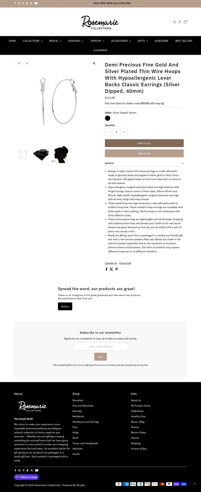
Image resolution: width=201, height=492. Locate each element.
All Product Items (141, 405)
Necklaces (78, 416)
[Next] (139, 3)
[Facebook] (15, 4)
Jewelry (96, 40)
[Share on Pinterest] (116, 269)
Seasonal (74, 40)
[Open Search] (174, 22)
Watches (77, 448)
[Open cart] (185, 22)
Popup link (125, 263)
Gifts (142, 40)
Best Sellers (183, 40)
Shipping (136, 443)
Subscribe (161, 40)
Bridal (54, 40)
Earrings (77, 411)
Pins (75, 427)
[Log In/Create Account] (179, 22)
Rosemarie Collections (47, 485)
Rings (76, 432)
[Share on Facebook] (107, 269)
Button (65, 306)
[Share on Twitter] (112, 269)
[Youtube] (36, 4)
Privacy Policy (139, 448)
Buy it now (144, 153)
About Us (136, 400)
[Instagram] (19, 4)
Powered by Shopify (73, 485)
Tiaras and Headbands (85, 443)
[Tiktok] (27, 4)
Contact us (111, 263)
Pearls (76, 453)
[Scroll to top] (195, 483)
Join (100, 356)
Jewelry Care (138, 416)
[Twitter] (31, 4)
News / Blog (137, 421)
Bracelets (78, 400)
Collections (31, 40)
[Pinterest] (23, 4)
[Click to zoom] (94, 63)
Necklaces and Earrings (86, 421)
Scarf (75, 437)
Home (12, 40)
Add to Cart (144, 143)
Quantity (110, 125)
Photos (135, 427)
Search (135, 437)
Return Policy (138, 432)
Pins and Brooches (83, 405)
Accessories (120, 40)
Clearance (100, 50)
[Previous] (61, 3)
